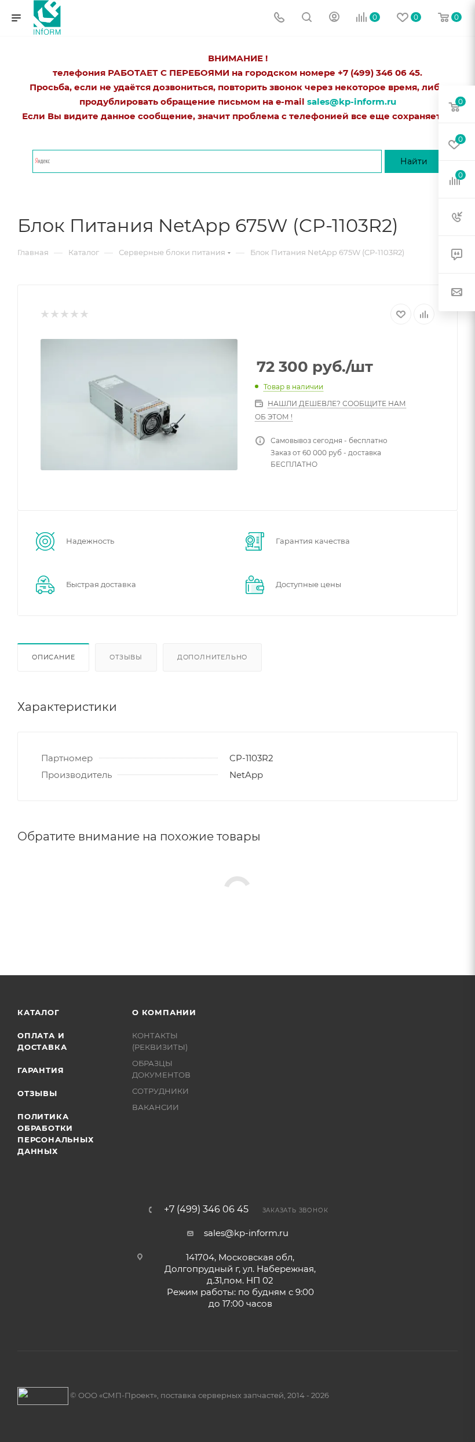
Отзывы (125, 657)
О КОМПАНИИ (164, 1012)
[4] (74, 314)
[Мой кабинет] (334, 18)
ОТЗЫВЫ (37, 1093)
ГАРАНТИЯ (40, 1070)
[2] (54, 314)
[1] (44, 314)
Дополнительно (212, 657)
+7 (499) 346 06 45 (206, 1209)
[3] (64, 314)
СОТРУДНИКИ (160, 1091)
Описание (53, 657)
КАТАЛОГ (38, 1012)
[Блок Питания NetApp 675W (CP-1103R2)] (139, 404)
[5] (84, 314)
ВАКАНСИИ (155, 1107)
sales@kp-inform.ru (246, 1232)
